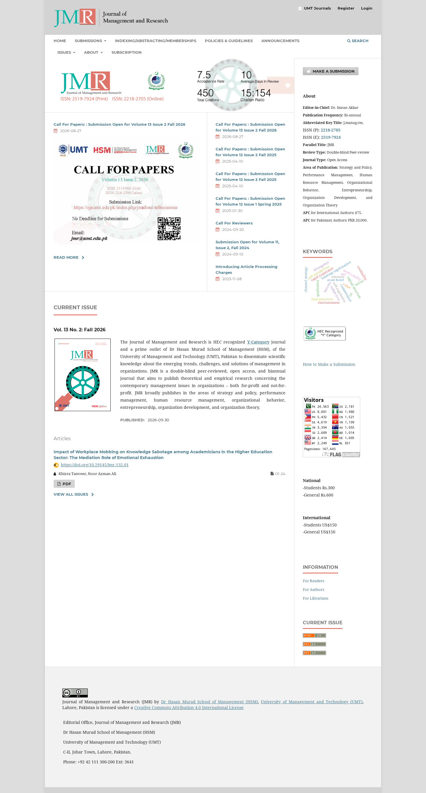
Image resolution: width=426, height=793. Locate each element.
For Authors (313, 589)
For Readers (313, 580)
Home (60, 40)
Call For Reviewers (234, 223)
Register (346, 8)
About (91, 52)
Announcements (280, 40)
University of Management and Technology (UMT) (312, 701)
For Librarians (315, 598)
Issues (64, 52)
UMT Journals (317, 8)
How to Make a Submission (329, 364)
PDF (66, 483)
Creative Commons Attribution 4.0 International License (189, 707)
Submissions (89, 40)
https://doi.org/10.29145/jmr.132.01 (95, 464)
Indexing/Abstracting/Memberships (155, 40)
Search (360, 40)
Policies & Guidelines (229, 40)
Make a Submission (333, 71)
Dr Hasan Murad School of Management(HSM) (209, 701)
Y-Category (258, 342)
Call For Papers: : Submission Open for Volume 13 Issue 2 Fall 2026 (119, 124)
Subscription (127, 52)
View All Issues (71, 494)
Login (366, 8)
